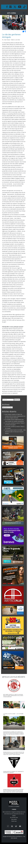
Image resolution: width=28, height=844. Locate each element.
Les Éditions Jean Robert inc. (17, 836)
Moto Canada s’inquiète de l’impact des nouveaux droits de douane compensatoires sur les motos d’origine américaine (15, 416)
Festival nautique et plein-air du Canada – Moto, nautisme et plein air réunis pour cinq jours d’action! (15, 431)
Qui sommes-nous (14, 817)
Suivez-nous (14, 821)
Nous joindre (14, 819)
